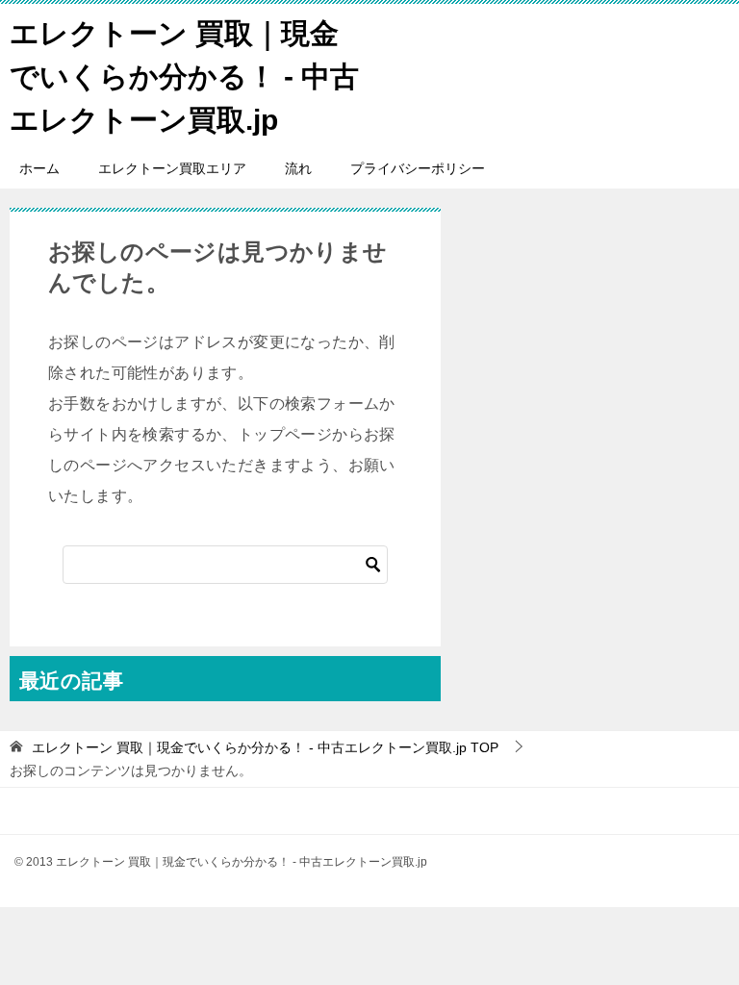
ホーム (39, 168)
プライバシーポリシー (417, 168)
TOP (265, 747)
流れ (298, 168)
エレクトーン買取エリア (172, 168)
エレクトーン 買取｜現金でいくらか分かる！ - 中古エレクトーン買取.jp (184, 76)
